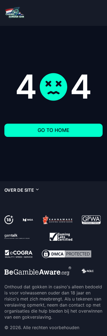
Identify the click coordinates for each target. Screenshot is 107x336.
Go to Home (53, 130)
